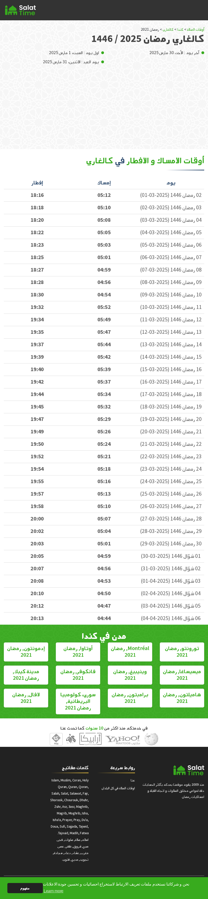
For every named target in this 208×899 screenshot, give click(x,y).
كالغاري (168, 29)
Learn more (53, 891)
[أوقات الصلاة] (20, 10)
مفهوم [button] (25, 888)
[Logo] (189, 770)
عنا (133, 780)
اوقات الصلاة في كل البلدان (118, 788)
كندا (180, 29)
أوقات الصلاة (195, 29)
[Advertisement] (104, 103)
